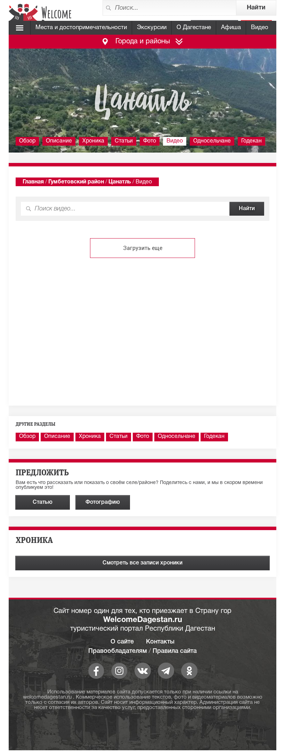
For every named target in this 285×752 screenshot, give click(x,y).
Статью (42, 502)
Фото (149, 141)
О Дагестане (194, 27)
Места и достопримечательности (81, 27)
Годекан (251, 141)
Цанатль (119, 182)
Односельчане (212, 141)
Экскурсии (151, 27)
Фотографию (103, 502)
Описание (59, 141)
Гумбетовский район (76, 182)
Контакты (160, 642)
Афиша (231, 27)
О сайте (122, 642)
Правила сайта (175, 651)
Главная (33, 182)
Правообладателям (117, 651)
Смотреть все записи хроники (142, 563)
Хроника (93, 141)
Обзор (27, 141)
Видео (259, 27)
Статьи (124, 141)
